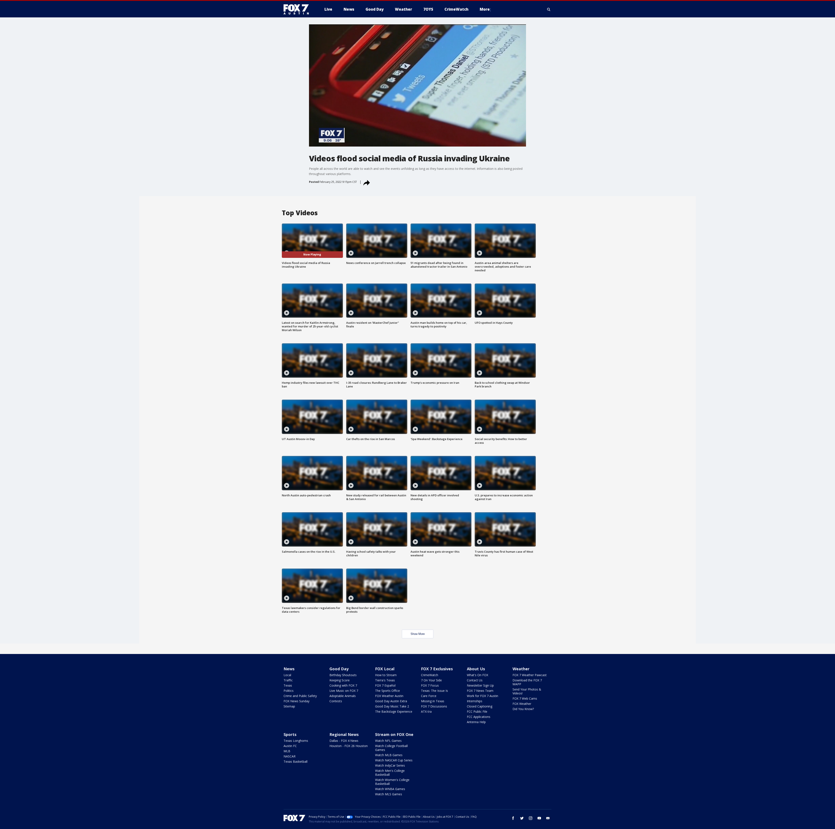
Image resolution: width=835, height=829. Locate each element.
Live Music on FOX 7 (343, 691)
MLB (287, 751)
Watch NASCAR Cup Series (393, 760)
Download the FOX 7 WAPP (527, 682)
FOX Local (384, 668)
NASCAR (290, 756)
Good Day (339, 668)
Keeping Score (339, 680)
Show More (418, 634)
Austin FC (290, 746)
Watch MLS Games (388, 794)
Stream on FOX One (394, 734)
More (485, 9)
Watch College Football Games (391, 748)
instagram (530, 818)
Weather (521, 668)
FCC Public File (477, 711)
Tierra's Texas (385, 680)
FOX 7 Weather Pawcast (530, 675)
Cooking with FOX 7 (343, 685)
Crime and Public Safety (300, 696)
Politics (289, 691)
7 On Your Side (431, 680)
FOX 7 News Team (480, 691)
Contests (335, 701)
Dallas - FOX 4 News (343, 741)
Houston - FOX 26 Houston (348, 746)
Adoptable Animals (342, 696)
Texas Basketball (295, 761)
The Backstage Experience (393, 711)
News (289, 668)
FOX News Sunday (296, 701)
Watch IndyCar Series (390, 765)
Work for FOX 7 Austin (482, 696)
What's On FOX (477, 675)
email (547, 818)
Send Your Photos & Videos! (527, 691)
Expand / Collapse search (548, 9)
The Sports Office (387, 691)
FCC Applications (478, 717)
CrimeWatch (429, 675)
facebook (513, 818)
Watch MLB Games (388, 755)
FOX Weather (522, 704)
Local (287, 675)
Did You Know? (523, 709)
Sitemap (289, 706)
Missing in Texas (432, 701)
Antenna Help (476, 722)
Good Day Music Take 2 (392, 706)
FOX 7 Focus (430, 685)
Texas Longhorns (296, 741)
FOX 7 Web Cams (525, 698)
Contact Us (475, 680)
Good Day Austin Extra (391, 701)
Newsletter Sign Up (480, 685)
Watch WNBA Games (390, 789)
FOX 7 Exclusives (437, 668)
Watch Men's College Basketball (390, 773)
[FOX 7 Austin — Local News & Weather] (298, 9)
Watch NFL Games (388, 741)
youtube (539, 818)
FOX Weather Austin (389, 696)
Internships (474, 701)
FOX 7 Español (385, 685)
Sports (290, 734)
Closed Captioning (479, 706)
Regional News (344, 734)
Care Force (428, 696)
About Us (476, 668)
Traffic (288, 680)
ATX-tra (426, 711)
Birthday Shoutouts (343, 675)
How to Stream (386, 675)
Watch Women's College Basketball (392, 782)
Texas (288, 685)
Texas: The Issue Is (434, 691)
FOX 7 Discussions (434, 706)
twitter (521, 818)
